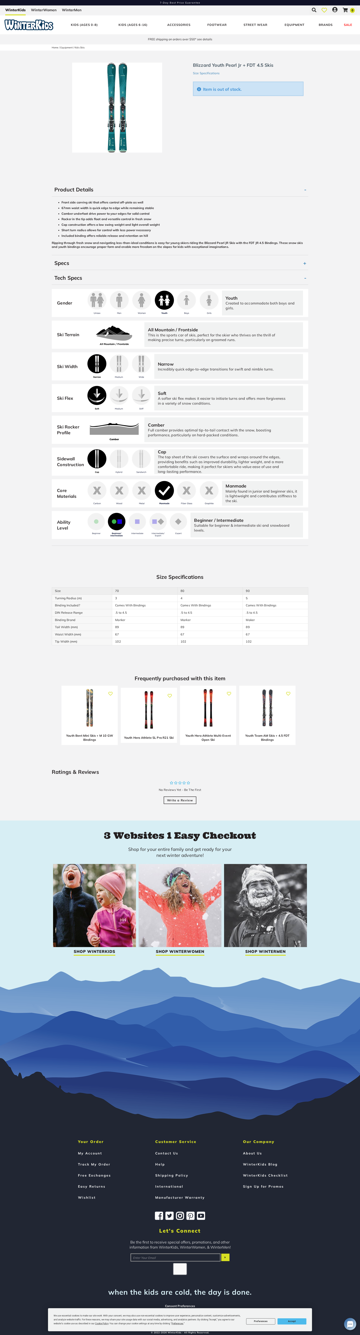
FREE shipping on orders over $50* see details (180, 39)
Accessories (178, 25)
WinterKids (15, 10)
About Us (252, 1153)
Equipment (294, 25)
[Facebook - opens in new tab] (159, 1215)
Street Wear (255, 25)
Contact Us (166, 1153)
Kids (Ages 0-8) (84, 25)
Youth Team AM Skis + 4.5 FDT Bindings (267, 738)
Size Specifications (206, 73)
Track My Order (94, 1164)
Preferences (261, 1321)
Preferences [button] (177, 1323)
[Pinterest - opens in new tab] (190, 1215)
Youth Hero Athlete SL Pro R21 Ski (149, 738)
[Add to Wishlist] (110, 692)
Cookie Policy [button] (101, 1323)
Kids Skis (80, 47)
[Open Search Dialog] (314, 9)
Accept (292, 1321)
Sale (348, 25)
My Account (90, 1153)
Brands (326, 25)
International (169, 1186)
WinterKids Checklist (265, 1175)
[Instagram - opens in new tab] (180, 1215)
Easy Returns (92, 1186)
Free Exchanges (94, 1175)
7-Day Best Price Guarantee (180, 2)
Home (55, 47)
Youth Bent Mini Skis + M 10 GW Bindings (89, 738)
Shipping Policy (171, 1175)
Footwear (217, 25)
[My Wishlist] (324, 9)
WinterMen (72, 10)
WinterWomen (44, 10)
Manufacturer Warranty (180, 1197)
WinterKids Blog (260, 1164)
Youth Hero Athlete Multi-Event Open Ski (208, 738)
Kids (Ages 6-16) (133, 25)
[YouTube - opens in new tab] (201, 1215)
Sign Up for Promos (263, 1186)
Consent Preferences (180, 1306)
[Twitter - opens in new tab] (169, 1215)
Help (160, 1164)
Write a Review (180, 800)
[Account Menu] (335, 9)
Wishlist (87, 1197)
